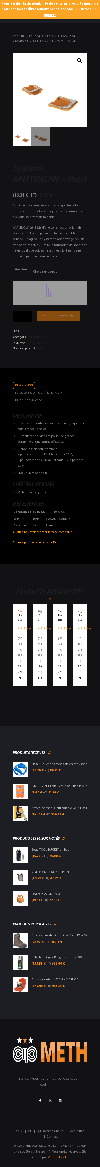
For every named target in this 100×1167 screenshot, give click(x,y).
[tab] (24, 386)
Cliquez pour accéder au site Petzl (36, 542)
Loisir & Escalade (61, 37)
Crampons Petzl (38, 343)
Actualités (77, 1131)
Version (21, 269)
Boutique (36, 37)
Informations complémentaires (39, 393)
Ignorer (50, 15)
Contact (52, 1137)
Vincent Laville (58, 1157)
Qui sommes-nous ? (51, 1131)
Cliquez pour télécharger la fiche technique (42, 532)
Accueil (19, 37)
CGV (19, 1131)
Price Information (29, 401)
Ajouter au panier (58, 315)
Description (24, 385)
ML (29, 1131)
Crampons (21, 41)
